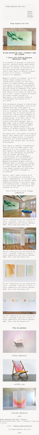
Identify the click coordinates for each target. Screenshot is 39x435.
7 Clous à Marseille (24, 191)
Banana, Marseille (19, 355)
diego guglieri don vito (15, 6)
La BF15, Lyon (19, 384)
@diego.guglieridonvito (23, 426)
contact (30, 16)
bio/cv (29, 15)
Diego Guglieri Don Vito (9, 419)
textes (29, 13)
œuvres (29, 11)
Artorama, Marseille (19, 413)
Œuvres (23, 419)
